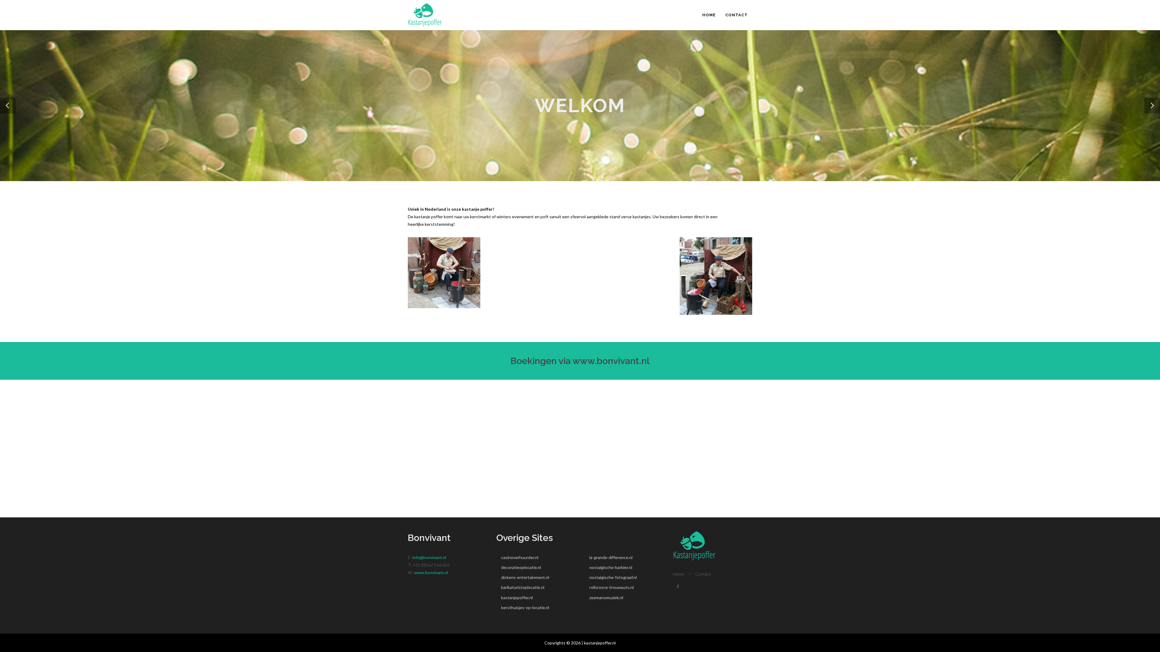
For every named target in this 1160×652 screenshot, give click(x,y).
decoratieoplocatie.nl (521, 567)
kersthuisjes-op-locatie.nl (525, 607)
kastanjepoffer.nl (517, 597)
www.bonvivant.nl (610, 361)
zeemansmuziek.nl (606, 597)
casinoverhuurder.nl (519, 557)
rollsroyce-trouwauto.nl (611, 587)
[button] (8, 105)
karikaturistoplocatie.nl (522, 587)
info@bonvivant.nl (429, 557)
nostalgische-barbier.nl (610, 567)
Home (678, 574)
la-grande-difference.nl (611, 557)
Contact (703, 574)
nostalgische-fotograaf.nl (613, 577)
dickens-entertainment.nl (525, 577)
